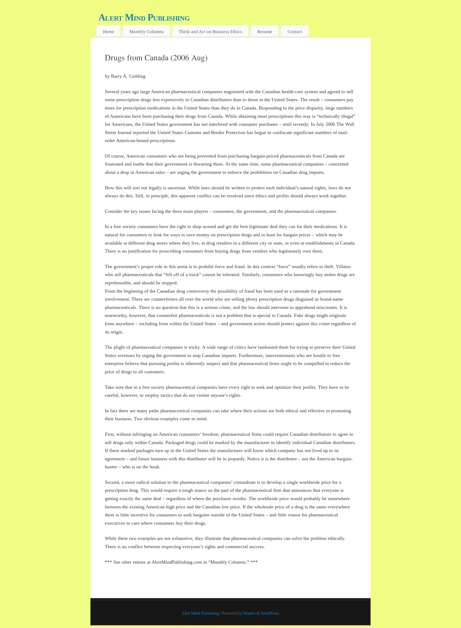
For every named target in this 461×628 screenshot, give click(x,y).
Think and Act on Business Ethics (210, 31)
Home (108, 31)
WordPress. (270, 613)
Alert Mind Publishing (143, 17)
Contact (295, 31)
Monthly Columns (146, 31)
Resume (264, 31)
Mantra (249, 613)
